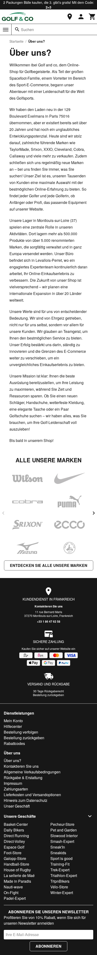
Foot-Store (12, 852)
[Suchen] (17, 29)
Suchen (27, 29)
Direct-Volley (14, 841)
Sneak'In (57, 847)
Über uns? (12, 760)
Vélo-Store (59, 887)
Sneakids (58, 852)
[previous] (3, 513)
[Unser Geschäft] (69, 16)
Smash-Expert (62, 841)
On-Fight (11, 892)
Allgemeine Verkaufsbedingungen (32, 772)
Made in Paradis (17, 881)
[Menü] (5, 29)
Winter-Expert (61, 892)
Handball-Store (16, 864)
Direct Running (16, 835)
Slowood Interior (64, 835)
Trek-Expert (59, 869)
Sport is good (61, 858)
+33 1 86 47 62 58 (48, 621)
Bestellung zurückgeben (48, 695)
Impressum (13, 783)
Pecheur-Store (62, 824)
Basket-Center (16, 824)
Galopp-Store (15, 858)
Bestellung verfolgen (21, 732)
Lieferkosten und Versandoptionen (32, 794)
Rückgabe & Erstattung (23, 777)
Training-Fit (59, 864)
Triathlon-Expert (63, 875)
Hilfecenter (13, 726)
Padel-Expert (15, 898)
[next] (93, 513)
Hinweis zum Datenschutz (25, 800)
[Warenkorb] (92, 16)
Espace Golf (14, 847)
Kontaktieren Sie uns (49, 606)
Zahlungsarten (16, 789)
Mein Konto (13, 720)
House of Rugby (17, 869)
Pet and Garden (63, 830)
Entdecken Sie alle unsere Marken (48, 565)
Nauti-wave (13, 887)
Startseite (16, 41)
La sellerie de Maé (19, 875)
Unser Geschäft (17, 806)
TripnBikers (59, 881)
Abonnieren (48, 946)
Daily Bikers (14, 830)
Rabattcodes (14, 743)
